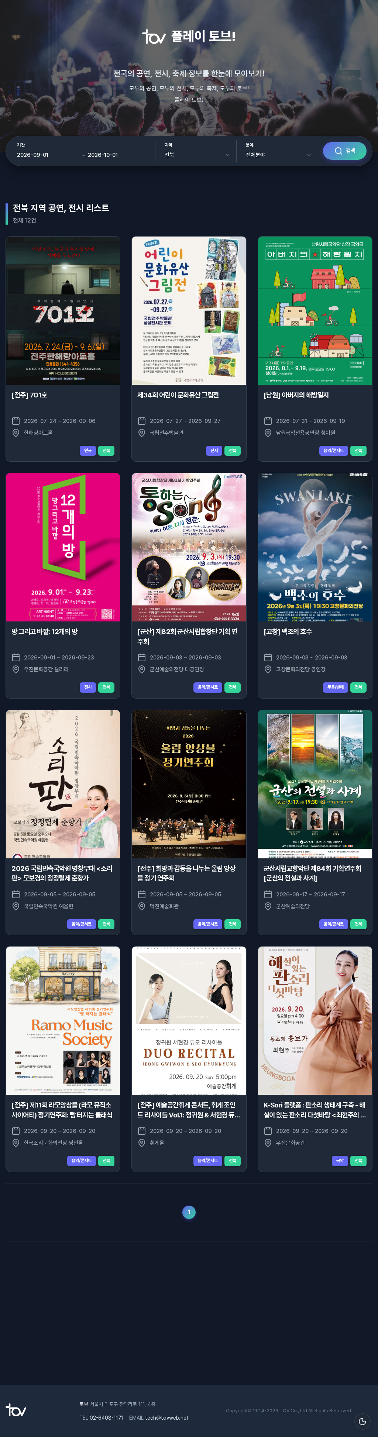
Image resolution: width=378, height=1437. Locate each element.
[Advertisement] (189, 1311)
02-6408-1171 (107, 1418)
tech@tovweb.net (167, 1418)
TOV (284, 1410)
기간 (21, 145)
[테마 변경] (362, 1421)
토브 (83, 1404)
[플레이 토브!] (16, 1414)
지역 (168, 145)
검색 (350, 151)
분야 (250, 145)
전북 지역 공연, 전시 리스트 (61, 208)
